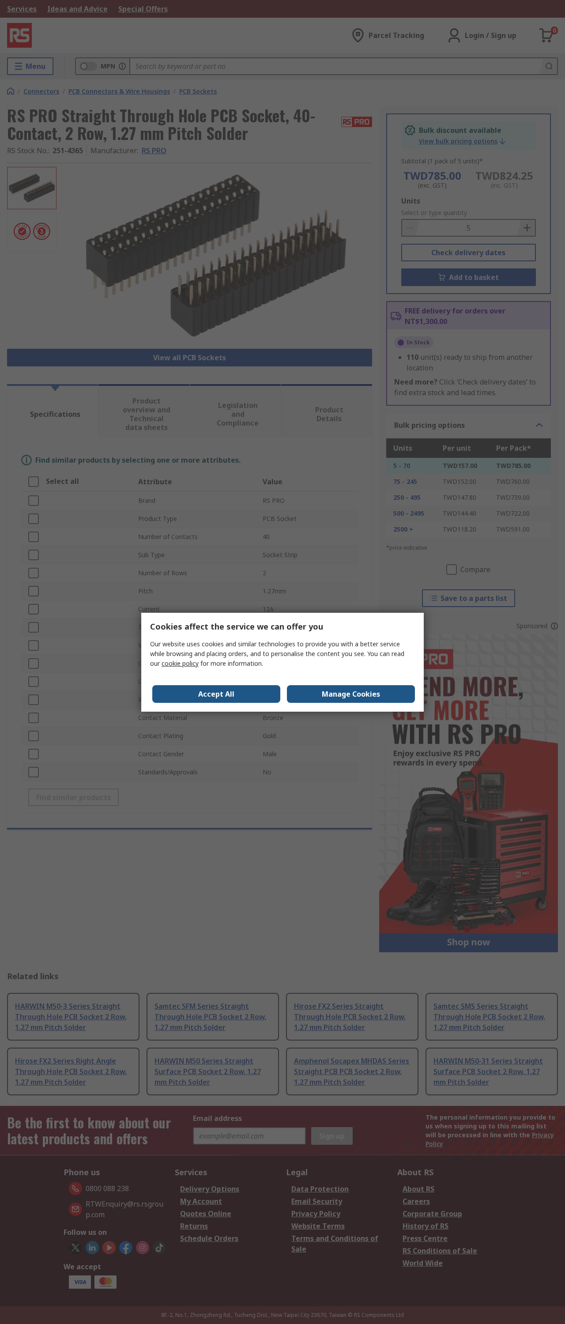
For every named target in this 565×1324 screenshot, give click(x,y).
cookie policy (180, 663)
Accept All (216, 694)
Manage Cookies (351, 694)
